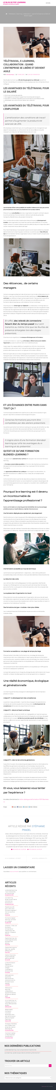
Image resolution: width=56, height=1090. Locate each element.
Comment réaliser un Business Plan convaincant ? (10, 1034)
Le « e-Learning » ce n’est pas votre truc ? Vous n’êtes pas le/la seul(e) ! (14, 858)
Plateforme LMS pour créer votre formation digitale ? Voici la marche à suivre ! (11, 910)
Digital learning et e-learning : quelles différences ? (41, 858)
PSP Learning (50, 1086)
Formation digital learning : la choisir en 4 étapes (10, 919)
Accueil (48, 3)
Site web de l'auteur (35, 849)
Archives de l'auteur (19, 849)
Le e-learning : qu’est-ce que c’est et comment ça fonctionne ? (22, 1053)
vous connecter (14, 871)
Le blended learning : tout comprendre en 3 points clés (11, 892)
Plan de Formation (33, 74)
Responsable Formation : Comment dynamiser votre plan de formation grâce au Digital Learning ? (10, 1014)
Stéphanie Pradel (10, 74)
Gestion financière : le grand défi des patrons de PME (10, 956)
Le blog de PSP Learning (14, 2)
